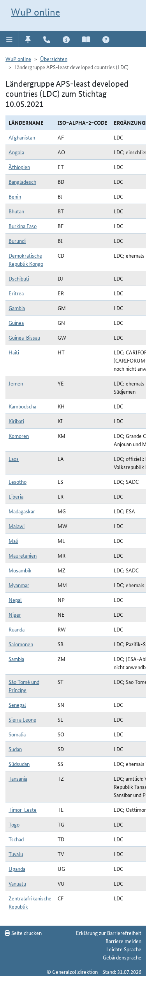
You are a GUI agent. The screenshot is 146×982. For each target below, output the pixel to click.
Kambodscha (22, 406)
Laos (14, 458)
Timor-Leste (23, 809)
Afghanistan (22, 137)
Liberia (16, 496)
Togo (14, 824)
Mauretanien (23, 555)
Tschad (16, 839)
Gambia (17, 308)
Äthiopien (19, 167)
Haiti (14, 352)
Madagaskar (22, 511)
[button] (9, 39)
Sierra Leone (22, 719)
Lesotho (17, 481)
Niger (15, 614)
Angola (16, 152)
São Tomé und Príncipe (24, 686)
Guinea (16, 322)
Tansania (18, 778)
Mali (13, 540)
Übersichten (53, 59)
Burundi (17, 240)
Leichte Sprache (123, 949)
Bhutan (16, 211)
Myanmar (19, 585)
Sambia (16, 659)
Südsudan (19, 763)
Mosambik (20, 570)
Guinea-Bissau (24, 337)
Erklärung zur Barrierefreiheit (108, 933)
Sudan (15, 749)
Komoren (19, 436)
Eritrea (16, 293)
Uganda (17, 868)
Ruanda (17, 629)
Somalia (17, 734)
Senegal (17, 704)
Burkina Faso (23, 226)
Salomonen (21, 644)
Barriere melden (123, 941)
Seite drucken (26, 933)
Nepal (15, 600)
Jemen (16, 383)
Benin (15, 196)
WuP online (35, 12)
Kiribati (16, 421)
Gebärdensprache (122, 957)
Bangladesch (22, 181)
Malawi (17, 526)
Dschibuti (19, 278)
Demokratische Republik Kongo (26, 259)
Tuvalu (16, 854)
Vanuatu (17, 883)
